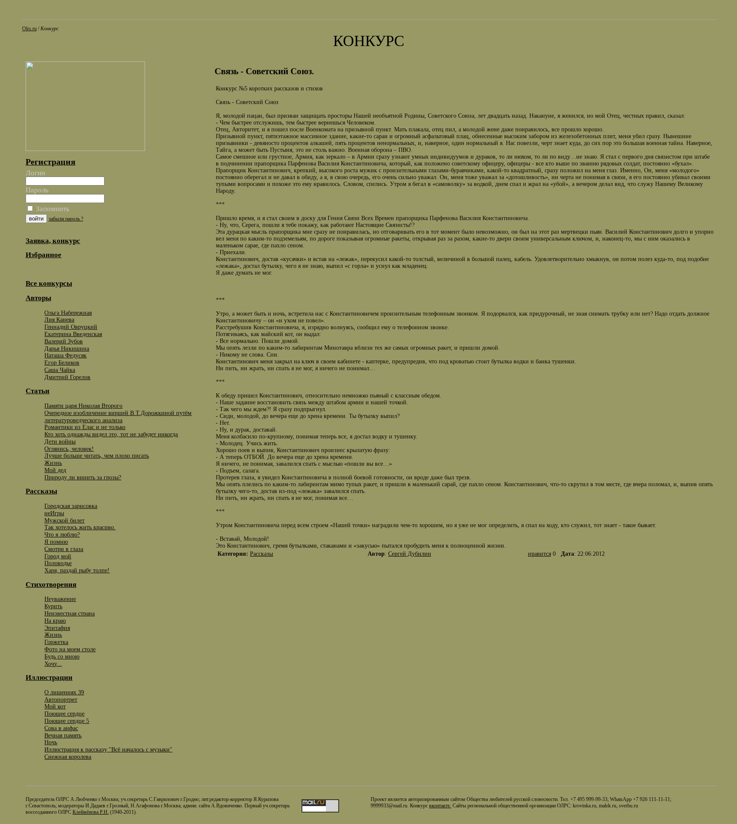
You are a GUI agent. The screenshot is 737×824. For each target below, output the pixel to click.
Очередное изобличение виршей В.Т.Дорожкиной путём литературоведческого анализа (118, 416)
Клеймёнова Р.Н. (91, 812)
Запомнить (52, 209)
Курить (53, 606)
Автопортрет (60, 699)
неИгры (54, 513)
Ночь (50, 742)
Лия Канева (59, 319)
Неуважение (60, 598)
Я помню (56, 541)
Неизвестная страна (69, 613)
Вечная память (62, 735)
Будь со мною (61, 656)
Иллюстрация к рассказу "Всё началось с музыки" (108, 749)
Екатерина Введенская (73, 334)
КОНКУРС (368, 40)
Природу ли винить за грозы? (82, 477)
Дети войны (59, 441)
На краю (55, 620)
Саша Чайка (59, 369)
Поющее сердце (64, 713)
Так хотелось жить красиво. (80, 527)
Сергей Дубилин (409, 554)
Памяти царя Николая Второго (83, 405)
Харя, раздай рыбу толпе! (77, 570)
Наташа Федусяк (65, 355)
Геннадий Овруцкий (70, 326)
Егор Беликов (61, 362)
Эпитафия (57, 627)
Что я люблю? (62, 534)
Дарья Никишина (66, 348)
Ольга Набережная (68, 312)
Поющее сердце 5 (66, 720)
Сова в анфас (61, 728)
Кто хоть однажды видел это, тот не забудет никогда (111, 434)
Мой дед (55, 470)
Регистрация (50, 161)
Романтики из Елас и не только (84, 427)
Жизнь (53, 462)
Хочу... (53, 663)
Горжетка (56, 641)
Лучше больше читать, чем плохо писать (96, 455)
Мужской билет (64, 520)
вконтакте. (440, 806)
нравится (539, 554)
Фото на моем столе (70, 649)
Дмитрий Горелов (67, 377)
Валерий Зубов (63, 341)
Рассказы (261, 554)
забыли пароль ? (66, 219)
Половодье (58, 563)
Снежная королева (67, 756)
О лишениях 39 (64, 692)
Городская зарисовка (70, 505)
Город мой (57, 556)
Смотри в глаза (63, 548)
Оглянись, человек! (69, 448)
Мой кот (55, 706)
